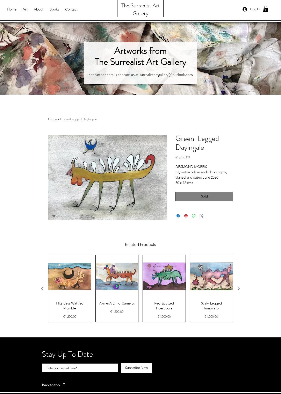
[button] (265, 9)
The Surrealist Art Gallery (140, 9)
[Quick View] (69, 276)
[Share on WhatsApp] (193, 215)
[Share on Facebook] (178, 215)
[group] (140, 289)
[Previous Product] (42, 288)
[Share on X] (201, 215)
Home (52, 119)
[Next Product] (238, 288)
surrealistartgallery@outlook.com (166, 75)
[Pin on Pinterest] (185, 215)
